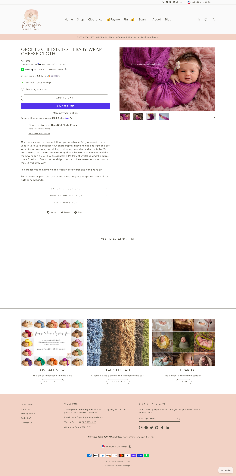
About (156, 19)
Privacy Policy (28, 413)
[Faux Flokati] (118, 342)
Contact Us (26, 422)
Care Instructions (65, 189)
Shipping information (66, 195)
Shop (80, 19)
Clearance (95, 19)
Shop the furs (118, 382)
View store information (39, 133)
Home (69, 19)
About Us (25, 409)
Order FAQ (26, 418)
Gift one (183, 382)
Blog (168, 19)
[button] (65, 75)
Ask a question (66, 202)
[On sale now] (52, 342)
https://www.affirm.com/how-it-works (135, 436)
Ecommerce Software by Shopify (118, 465)
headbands (36, 179)
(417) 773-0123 (89, 422)
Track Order (27, 404)
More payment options (66, 112)
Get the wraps (52, 382)
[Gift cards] (183, 342)
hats (23, 179)
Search (143, 19)
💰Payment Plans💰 (121, 19)
